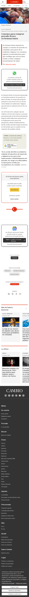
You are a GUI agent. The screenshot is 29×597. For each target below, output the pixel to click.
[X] (16, 395)
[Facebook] (5, 395)
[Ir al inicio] (14, 2)
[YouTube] (20, 395)
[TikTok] (12, 395)
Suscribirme (14, 190)
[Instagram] (9, 395)
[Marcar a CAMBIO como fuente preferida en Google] (14, 146)
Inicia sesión (14, 199)
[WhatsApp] (23, 395)
